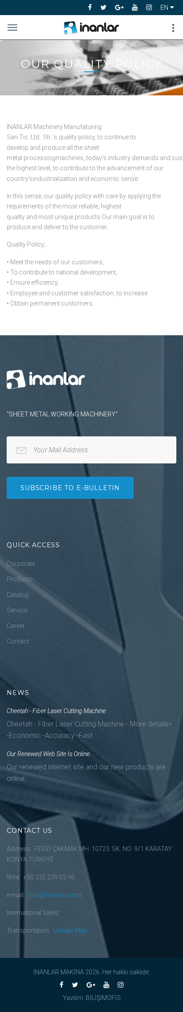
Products (20, 579)
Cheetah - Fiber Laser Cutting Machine (56, 710)
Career (16, 625)
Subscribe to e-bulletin (70, 488)
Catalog (17, 594)
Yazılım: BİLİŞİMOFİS (92, 997)
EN (165, 7)
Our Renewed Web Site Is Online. (49, 753)
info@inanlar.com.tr (55, 894)
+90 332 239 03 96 (49, 877)
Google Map (70, 930)
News (18, 693)
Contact (18, 641)
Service (17, 610)
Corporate (21, 563)
